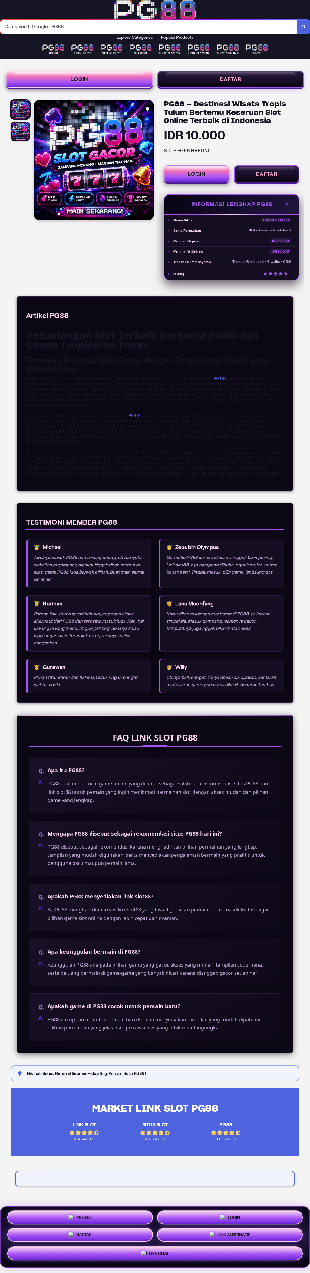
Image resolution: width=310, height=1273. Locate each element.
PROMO (84, 1216)
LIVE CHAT (159, 1255)
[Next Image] (149, 161)
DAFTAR (231, 79)
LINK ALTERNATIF (233, 1237)
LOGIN (79, 79)
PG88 (219, 378)
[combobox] (148, 27)
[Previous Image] (38, 161)
